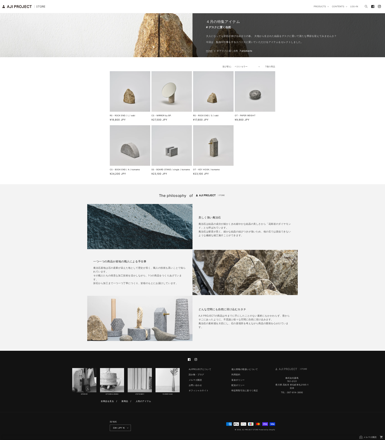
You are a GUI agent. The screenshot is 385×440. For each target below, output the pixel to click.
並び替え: (227, 66)
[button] (321, 6)
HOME (209, 51)
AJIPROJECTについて (200, 369)
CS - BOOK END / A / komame (125, 169)
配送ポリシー (238, 385)
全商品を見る (107, 401)
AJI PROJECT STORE (250, 430)
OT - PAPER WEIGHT (245, 115)
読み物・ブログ (196, 374)
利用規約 (235, 374)
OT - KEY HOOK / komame (206, 169)
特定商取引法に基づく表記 (244, 390)
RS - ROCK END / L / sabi (122, 115)
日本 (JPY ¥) (119, 428)
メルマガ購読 (195, 380)
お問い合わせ (195, 385)
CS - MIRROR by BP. (161, 115)
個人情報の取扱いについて (244, 369)
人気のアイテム (143, 401)
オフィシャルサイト (198, 390)
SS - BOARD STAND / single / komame (170, 169)
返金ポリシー (238, 380)
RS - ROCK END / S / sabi (206, 115)
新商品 (125, 401)
